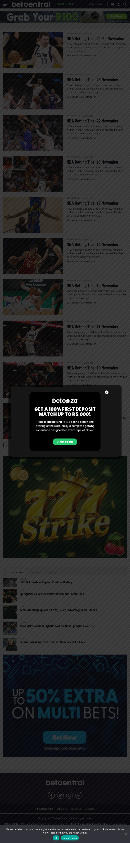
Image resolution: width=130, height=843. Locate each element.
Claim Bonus (65, 441)
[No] (125, 834)
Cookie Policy (70, 838)
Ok (56, 838)
